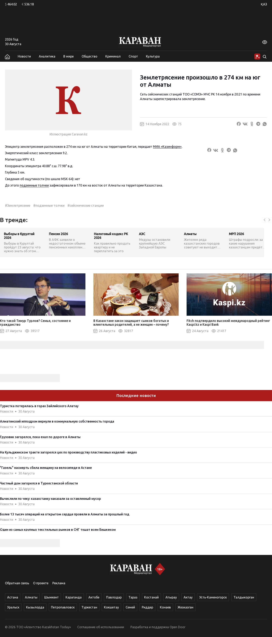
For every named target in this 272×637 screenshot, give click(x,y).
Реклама (58, 583)
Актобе (93, 597)
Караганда (74, 597)
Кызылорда (35, 607)
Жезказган (185, 607)
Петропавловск (63, 607)
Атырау (171, 597)
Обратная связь (17, 583)
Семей (130, 607)
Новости (24, 56)
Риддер (147, 607)
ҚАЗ (264, 4)
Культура (153, 56)
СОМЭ (196, 94)
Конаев (165, 607)
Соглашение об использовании (100, 627)
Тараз (132, 597)
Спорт (133, 56)
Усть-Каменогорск (213, 597)
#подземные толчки (49, 205)
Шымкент (51, 597)
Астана (12, 597)
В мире (68, 56)
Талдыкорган (244, 597)
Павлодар (114, 597)
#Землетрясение (17, 205)
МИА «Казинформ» (167, 146)
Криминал (113, 56)
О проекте (40, 583)
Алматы (31, 597)
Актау (188, 597)
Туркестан (89, 607)
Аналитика (47, 56)
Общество (89, 56)
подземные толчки (34, 185)
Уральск (13, 607)
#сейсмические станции (86, 205)
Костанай (151, 597)
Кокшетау (111, 607)
